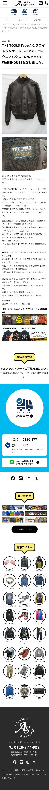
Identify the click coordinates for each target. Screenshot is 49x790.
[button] (45, 410)
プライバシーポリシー (38, 774)
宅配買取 (24, 770)
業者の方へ (40, 770)
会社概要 (25, 774)
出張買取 (16, 770)
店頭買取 (31, 770)
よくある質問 (7, 774)
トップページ (7, 770)
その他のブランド (24, 529)
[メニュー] (5, 3)
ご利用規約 (17, 774)
